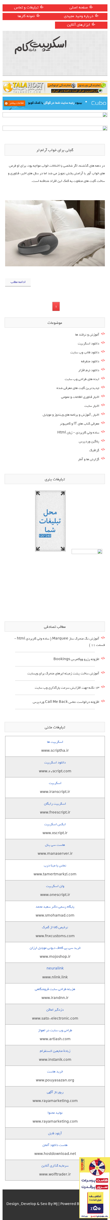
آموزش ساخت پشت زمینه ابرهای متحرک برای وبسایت (63, 673)
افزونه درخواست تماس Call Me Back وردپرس (66, 702)
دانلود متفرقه (90, 361)
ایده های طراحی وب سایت (82, 379)
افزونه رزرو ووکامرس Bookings (76, 659)
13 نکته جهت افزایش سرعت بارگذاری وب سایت (67, 687)
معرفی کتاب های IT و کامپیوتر (79, 423)
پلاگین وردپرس (89, 441)
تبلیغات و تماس (26, 7)
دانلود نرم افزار (88, 370)
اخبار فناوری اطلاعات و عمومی (80, 397)
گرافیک (94, 450)
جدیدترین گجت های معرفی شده (78, 388)
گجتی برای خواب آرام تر (54, 150)
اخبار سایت (91, 406)
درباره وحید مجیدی (78, 16)
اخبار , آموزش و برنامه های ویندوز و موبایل (71, 414)
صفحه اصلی (79, 7)
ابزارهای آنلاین (78, 25)
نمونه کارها (26, 16)
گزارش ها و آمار (88, 459)
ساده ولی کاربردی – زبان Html (78, 432)
